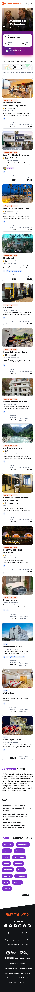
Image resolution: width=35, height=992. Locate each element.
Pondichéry (23, 845)
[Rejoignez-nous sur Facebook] (5, 925)
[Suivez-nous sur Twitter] (10, 925)
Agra (6, 882)
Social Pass (24, 944)
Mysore (7, 851)
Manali (20, 870)
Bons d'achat (25, 973)
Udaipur (7, 876)
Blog (6, 940)
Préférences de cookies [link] (17, 982)
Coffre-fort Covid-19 (15, 271)
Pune (6, 857)
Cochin (7, 888)
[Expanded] (4, 61)
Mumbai (18, 863)
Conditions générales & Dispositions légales (17, 968)
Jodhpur (17, 882)
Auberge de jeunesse (10, 100)
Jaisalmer (8, 870)
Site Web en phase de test (13, 978)
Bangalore (21, 876)
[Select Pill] (27, 3)
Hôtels (28, 940)
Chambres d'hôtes (13, 944)
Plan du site (27, 978)
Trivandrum (19, 857)
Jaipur (6, 863)
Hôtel (5, 644)
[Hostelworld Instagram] (15, 925)
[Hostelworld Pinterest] (24, 925)
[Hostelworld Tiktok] (29, 925)
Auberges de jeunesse (16, 940)
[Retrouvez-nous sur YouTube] (19, 925)
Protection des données (17, 964)
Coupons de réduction (12, 973)
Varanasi (19, 851)
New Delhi (8, 845)
